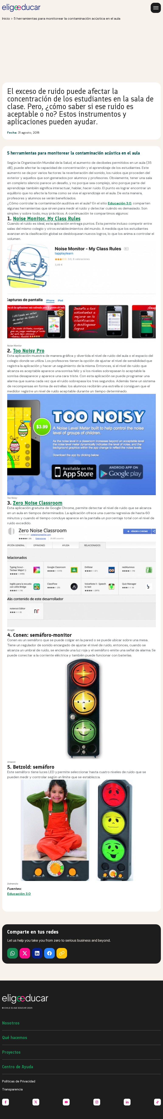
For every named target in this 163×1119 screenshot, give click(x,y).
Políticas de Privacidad (18, 1081)
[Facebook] (49, 953)
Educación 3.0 (119, 203)
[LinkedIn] (37, 953)
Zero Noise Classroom (37, 503)
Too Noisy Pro (28, 351)
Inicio (6, 18)
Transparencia (12, 1089)
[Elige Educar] (21, 8)
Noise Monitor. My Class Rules (46, 218)
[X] (12, 953)
